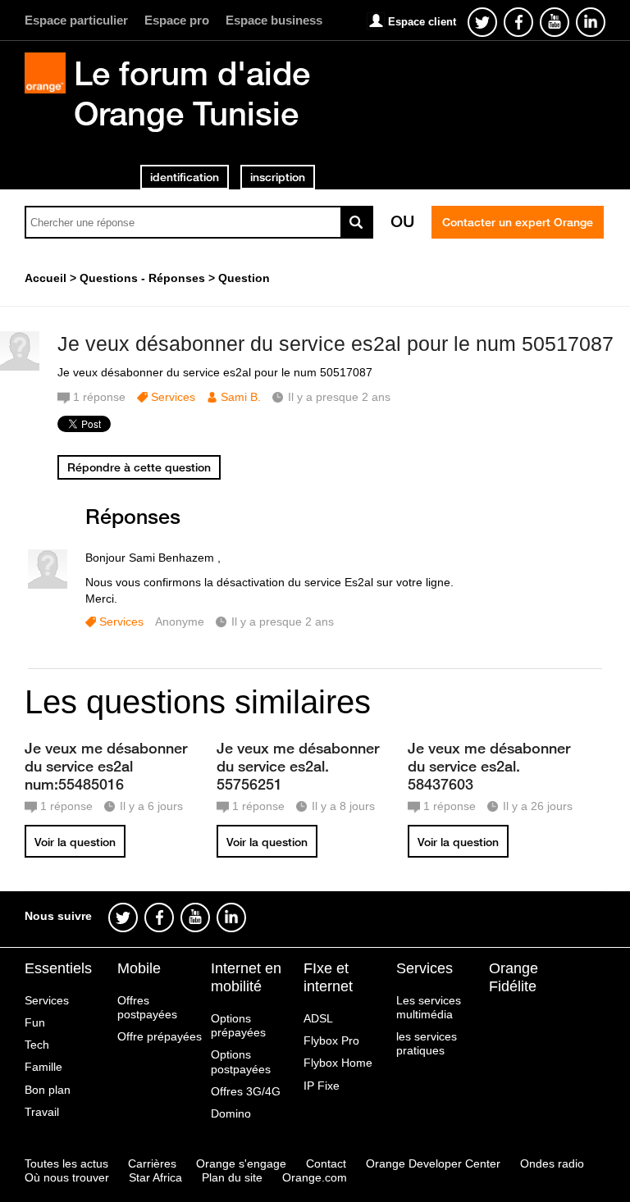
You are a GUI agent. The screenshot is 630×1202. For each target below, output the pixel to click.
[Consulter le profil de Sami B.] (19, 367)
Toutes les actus (66, 1163)
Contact (326, 1163)
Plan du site (232, 1177)
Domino (231, 1113)
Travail (42, 1111)
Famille (43, 1066)
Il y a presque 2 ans (282, 621)
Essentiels (58, 968)
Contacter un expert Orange (517, 222)
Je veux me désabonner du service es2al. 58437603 (489, 766)
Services (173, 396)
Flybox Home (338, 1062)
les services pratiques (426, 1043)
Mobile (139, 968)
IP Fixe (322, 1085)
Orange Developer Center (433, 1163)
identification (184, 177)
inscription (277, 177)
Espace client (422, 22)
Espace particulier (76, 20)
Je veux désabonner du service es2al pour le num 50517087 (335, 343)
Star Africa (155, 1177)
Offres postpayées (147, 1007)
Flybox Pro (331, 1040)
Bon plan (48, 1089)
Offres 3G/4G (246, 1091)
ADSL (318, 1018)
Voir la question (75, 842)
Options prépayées (238, 1025)
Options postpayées (241, 1061)
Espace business (274, 20)
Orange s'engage (241, 1163)
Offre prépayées (159, 1036)
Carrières (152, 1163)
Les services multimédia (428, 1007)
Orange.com (314, 1177)
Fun (35, 1022)
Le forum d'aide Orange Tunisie (192, 93)
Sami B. (241, 396)
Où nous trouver (67, 1177)
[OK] (356, 222)
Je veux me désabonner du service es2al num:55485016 (106, 766)
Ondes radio (552, 1163)
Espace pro (176, 20)
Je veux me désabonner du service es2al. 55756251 (298, 766)
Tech (37, 1044)
